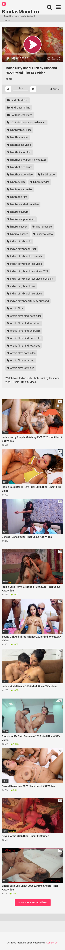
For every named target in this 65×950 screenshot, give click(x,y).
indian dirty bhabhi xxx (22, 286)
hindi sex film (17, 182)
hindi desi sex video (21, 129)
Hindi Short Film (19, 100)
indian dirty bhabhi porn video (26, 256)
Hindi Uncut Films (20, 107)
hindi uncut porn (19, 211)
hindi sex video (41, 182)
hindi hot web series (21, 167)
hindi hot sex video (20, 144)
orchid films (16, 308)
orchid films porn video (23, 353)
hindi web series (19, 234)
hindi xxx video (44, 234)
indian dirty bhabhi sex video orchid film (32, 278)
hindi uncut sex (18, 226)
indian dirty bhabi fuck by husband (29, 301)
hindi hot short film (20, 152)
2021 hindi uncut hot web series (28, 122)
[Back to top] (58, 942)
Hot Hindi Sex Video (21, 115)
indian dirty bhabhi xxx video (26, 293)
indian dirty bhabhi (20, 241)
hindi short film (18, 196)
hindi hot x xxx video (21, 174)
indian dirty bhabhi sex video (26, 263)
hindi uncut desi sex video (24, 204)
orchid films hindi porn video (26, 315)
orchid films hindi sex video (25, 323)
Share (56, 89)
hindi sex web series (21, 189)
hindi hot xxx (48, 174)
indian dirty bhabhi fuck (23, 248)
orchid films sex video (22, 360)
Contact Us (52, 942)
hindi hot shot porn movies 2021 (28, 159)
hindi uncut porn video (22, 219)
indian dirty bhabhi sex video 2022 (29, 271)
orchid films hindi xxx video (25, 345)
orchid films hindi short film (25, 330)
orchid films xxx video (22, 368)
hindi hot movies (19, 137)
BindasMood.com (20, 11)
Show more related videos (32, 902)
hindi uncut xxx (43, 226)
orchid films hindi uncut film (25, 338)
